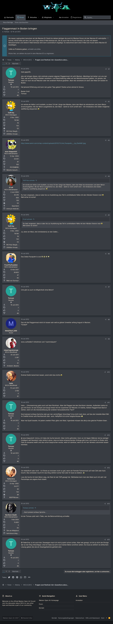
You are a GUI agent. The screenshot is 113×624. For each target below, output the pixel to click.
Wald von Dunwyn (12, 280)
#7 (109, 287)
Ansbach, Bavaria (13, 366)
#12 (108, 435)
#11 (108, 402)
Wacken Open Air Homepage (49, 600)
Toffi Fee (11, 113)
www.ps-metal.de (12, 209)
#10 (108, 372)
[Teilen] (105, 69)
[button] (38, 17)
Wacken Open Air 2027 (11, 618)
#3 (109, 140)
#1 (109, 69)
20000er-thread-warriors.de (16, 134)
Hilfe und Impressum (93, 618)
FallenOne (11, 479)
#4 (109, 176)
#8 (109, 319)
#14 (108, 504)
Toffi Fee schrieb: (29, 180)
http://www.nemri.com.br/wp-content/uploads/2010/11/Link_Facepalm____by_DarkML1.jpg (53, 143)
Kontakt (41, 608)
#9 (109, 339)
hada (11, 383)
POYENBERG (14, 167)
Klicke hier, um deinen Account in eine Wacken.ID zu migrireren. (31, 53)
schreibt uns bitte (34, 49)
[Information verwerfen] (107, 38)
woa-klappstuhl (11, 151)
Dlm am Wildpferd (13, 530)
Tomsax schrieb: (28, 508)
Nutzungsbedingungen (66, 618)
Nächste (15, 63)
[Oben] (106, 618)
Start (102, 618)
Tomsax (6, 32)
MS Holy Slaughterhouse (15, 131)
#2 (109, 101)
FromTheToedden (11, 265)
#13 (108, 468)
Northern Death (11, 515)
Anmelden (79, 600)
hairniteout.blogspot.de (14, 533)
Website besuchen (12, 170)
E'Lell (11, 187)
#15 (108, 539)
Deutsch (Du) (27, 618)
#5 (109, 215)
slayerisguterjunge (11, 350)
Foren (41, 604)
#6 (109, 254)
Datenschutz (79, 618)
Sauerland (15, 206)
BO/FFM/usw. (14, 497)
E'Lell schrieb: (27, 219)
